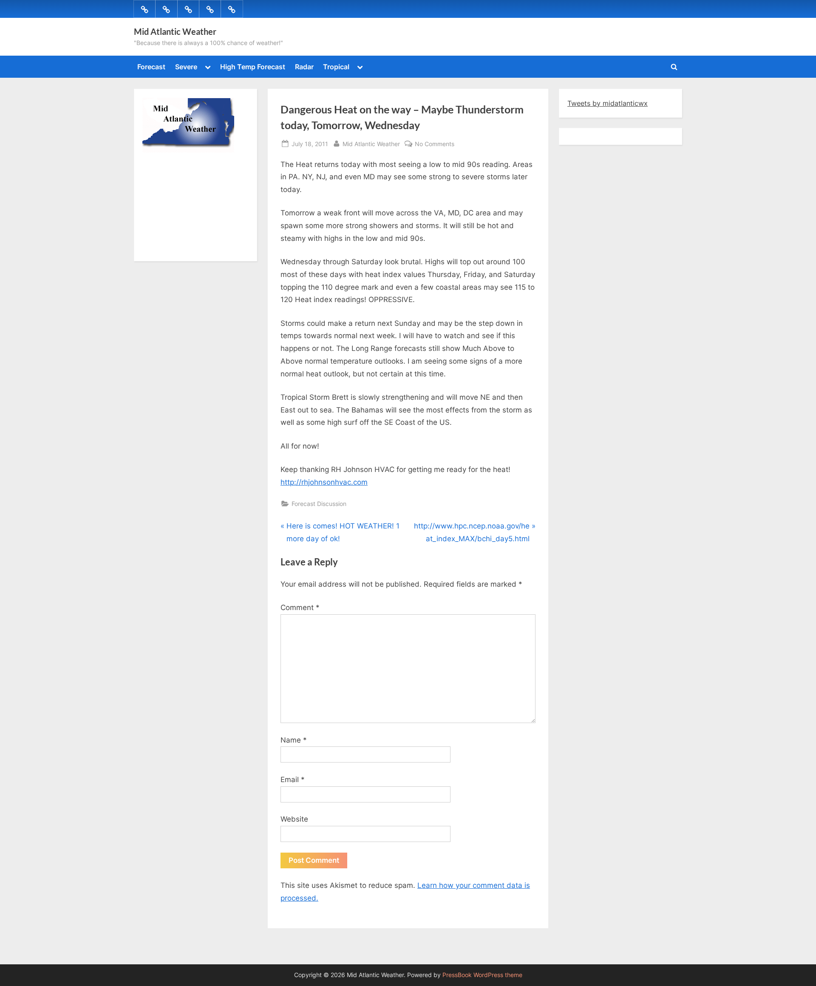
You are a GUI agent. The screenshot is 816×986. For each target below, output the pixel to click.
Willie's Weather (177, 248)
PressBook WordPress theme (482, 975)
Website (294, 819)
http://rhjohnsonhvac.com (324, 482)
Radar (304, 66)
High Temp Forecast (252, 66)
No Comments (434, 144)
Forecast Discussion (319, 503)
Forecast (151, 66)
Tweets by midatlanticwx (607, 103)
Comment (300, 607)
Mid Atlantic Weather (175, 31)
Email (292, 779)
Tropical (336, 66)
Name (293, 740)
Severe (186, 66)
